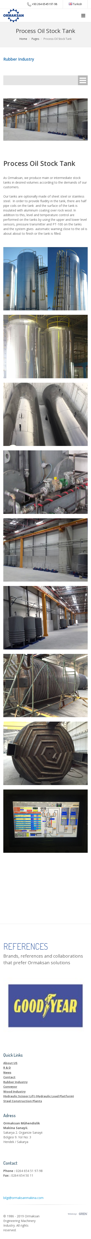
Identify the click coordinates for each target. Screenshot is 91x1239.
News (7, 1072)
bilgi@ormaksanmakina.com (23, 1198)
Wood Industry (14, 1091)
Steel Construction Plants (22, 1101)
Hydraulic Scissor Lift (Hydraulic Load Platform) (38, 1096)
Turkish (77, 4)
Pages (35, 39)
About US (10, 1063)
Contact (9, 1077)
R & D (7, 1068)
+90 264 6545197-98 (44, 4)
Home (23, 39)
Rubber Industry (15, 1082)
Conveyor (10, 1087)
